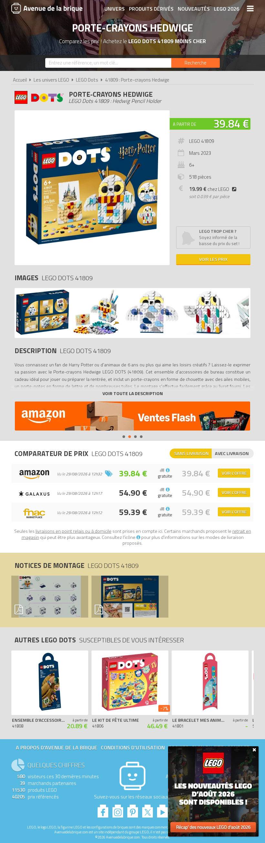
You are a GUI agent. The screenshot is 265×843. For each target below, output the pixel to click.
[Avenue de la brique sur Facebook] (103, 809)
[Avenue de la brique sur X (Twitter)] (147, 809)
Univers (114, 9)
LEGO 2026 (226, 9)
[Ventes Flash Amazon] (132, 417)
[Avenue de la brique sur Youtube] (162, 809)
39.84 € (231, 123)
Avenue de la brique (46, 8)
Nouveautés (194, 9)
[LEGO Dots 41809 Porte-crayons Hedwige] (42, 333)
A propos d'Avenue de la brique (56, 747)
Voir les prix (213, 259)
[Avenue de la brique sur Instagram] (118, 809)
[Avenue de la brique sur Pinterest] (133, 809)
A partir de (184, 124)
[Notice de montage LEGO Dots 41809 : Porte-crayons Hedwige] (48, 597)
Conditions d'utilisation (133, 747)
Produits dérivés (151, 9)
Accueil (20, 80)
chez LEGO (209, 189)
